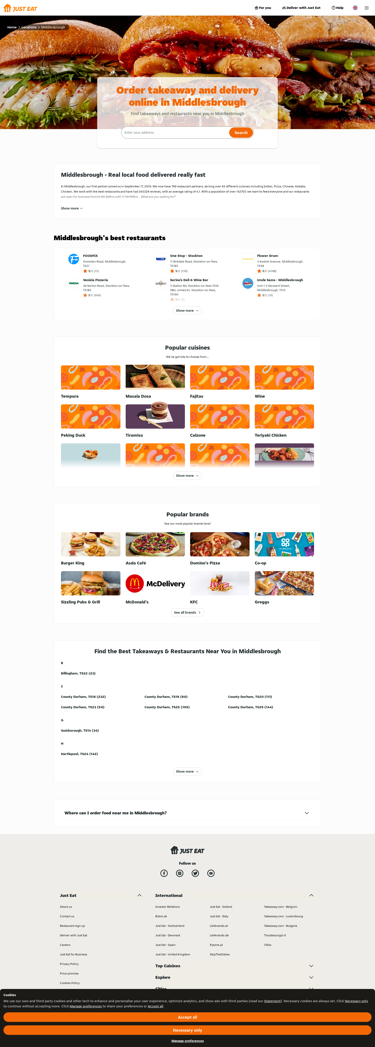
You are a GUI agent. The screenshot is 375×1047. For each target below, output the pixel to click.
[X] (195, 873)
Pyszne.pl (216, 945)
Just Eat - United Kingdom (172, 954)
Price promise (69, 973)
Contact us (67, 916)
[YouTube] (211, 873)
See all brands (185, 612)
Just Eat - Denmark (167, 935)
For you (265, 7)
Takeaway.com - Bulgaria (280, 926)
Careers (65, 945)
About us (66, 907)
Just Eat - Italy (219, 916)
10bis (267, 945)
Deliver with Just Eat (304, 7)
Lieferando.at (219, 926)
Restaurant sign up (72, 926)
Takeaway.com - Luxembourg (283, 916)
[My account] (367, 8)
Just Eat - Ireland (221, 907)
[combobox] (175, 132)
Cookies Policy (70, 983)
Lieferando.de (219, 935)
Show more (70, 208)
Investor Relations (167, 907)
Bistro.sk (161, 916)
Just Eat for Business (73, 954)
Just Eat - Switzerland (169, 926)
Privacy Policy (69, 964)
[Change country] (355, 8)
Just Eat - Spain (165, 945)
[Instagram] (179, 873)
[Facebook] (164, 873)
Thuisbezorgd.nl (275, 935)
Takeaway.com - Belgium (280, 907)
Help (340, 7)
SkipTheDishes (220, 954)
